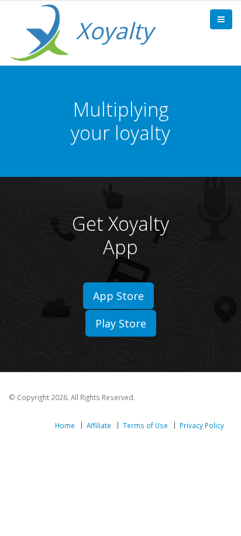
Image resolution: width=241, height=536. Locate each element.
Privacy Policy (202, 425)
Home (65, 425)
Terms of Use (145, 425)
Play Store (120, 323)
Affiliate (99, 425)
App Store (118, 296)
